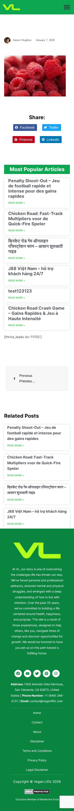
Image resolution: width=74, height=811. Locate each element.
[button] (67, 7)
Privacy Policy (37, 760)
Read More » (16, 202)
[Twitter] (37, 673)
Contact (37, 722)
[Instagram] (56, 673)
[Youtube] (27, 673)
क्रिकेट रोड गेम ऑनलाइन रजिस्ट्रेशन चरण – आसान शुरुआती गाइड (35, 246)
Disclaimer (37, 741)
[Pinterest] (46, 673)
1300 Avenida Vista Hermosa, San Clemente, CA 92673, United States (37, 689)
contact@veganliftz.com (46, 701)
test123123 (20, 291)
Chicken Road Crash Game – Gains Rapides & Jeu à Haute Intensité (36, 313)
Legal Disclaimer (37, 769)
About (37, 731)
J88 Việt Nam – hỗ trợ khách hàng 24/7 (30, 271)
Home (37, 713)
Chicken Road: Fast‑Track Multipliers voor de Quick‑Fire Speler (35, 218)
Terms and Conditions (37, 750)
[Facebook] (18, 673)
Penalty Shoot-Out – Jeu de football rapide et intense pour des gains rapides (34, 188)
